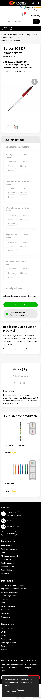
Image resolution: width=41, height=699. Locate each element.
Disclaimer (5, 573)
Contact (4, 552)
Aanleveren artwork (9, 549)
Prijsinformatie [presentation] (20, 376)
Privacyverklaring (8, 566)
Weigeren (21, 690)
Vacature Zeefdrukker (9, 592)
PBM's (3, 635)
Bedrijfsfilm (5, 613)
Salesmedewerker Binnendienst (13, 585)
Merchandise (6, 610)
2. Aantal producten (12, 288)
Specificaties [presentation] (20, 383)
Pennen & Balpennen (9, 38)
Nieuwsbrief (5, 617)
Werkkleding (6, 632)
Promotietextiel (7, 628)
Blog (3, 603)
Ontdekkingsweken (8, 596)
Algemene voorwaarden (10, 556)
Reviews (30, 7)
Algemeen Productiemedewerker (14, 589)
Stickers (4, 649)
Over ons (4, 599)
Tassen (4, 646)
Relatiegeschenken (15, 35)
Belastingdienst (7, 545)
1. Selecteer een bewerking (16, 146)
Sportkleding (6, 639)
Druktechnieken (7, 570)
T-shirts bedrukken (8, 606)
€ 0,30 (10, 490)
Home (3, 35)
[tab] (20, 369)
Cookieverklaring (7, 563)
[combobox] (17, 21)
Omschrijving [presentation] (20, 369)
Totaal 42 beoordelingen (30, 10)
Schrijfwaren (30, 35)
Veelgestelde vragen (9, 559)
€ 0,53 (10, 452)
